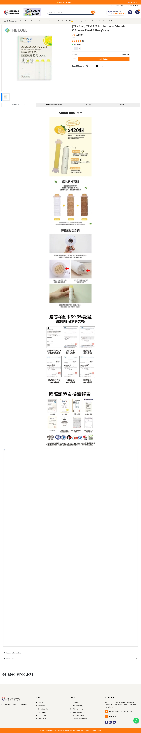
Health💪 (69, 21)
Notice (40, 702)
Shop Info (41, 706)
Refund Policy (9, 658)
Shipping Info (43, 709)
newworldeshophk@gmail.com (120, 711)
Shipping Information (12, 653)
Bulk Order (42, 715)
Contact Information (79, 719)
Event (33, 21)
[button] (77, 41)
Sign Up (116, 5)
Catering (79, 21)
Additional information (53, 105)
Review (88, 105)
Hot (21, 21)
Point (104, 21)
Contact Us (42, 719)
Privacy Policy (77, 709)
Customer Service (132, 5)
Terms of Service (78, 712)
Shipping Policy (78, 715)
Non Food (96, 21)
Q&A (122, 105)
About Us (75, 702)
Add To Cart (103, 59)
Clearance (42, 21)
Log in (122, 5)
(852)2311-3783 (118, 13)
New (26, 21)
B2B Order (42, 712)
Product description (19, 105)
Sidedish (52, 21)
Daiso (87, 21)
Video (111, 21)
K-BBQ (60, 21)
